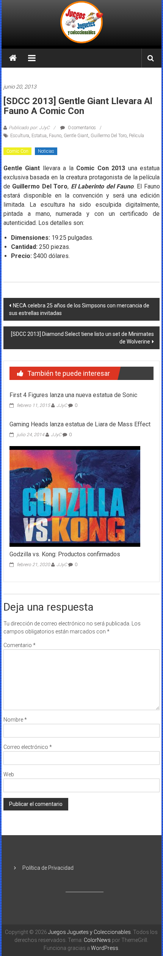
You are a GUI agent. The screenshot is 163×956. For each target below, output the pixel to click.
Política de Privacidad (48, 868)
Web (8, 774)
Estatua (39, 135)
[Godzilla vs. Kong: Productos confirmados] (74, 496)
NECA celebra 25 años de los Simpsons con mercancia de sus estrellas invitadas (79, 309)
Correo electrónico (27, 747)
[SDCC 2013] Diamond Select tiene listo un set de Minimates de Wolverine (82, 338)
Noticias (46, 151)
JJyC (61, 405)
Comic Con (17, 151)
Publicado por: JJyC (29, 127)
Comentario (19, 645)
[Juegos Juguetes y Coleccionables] (81, 23)
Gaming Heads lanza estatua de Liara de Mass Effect (79, 424)
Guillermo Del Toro (109, 135)
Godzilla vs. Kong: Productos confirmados (64, 554)
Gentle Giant (76, 135)
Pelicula (136, 135)
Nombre (15, 720)
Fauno (55, 135)
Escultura (19, 135)
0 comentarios (81, 127)
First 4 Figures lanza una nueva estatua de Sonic (73, 395)
